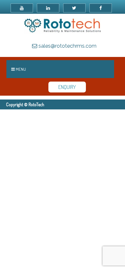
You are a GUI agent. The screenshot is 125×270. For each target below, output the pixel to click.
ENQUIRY (67, 87)
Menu (20, 69)
